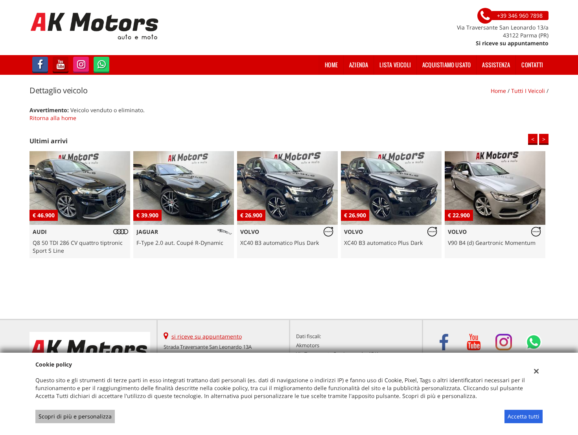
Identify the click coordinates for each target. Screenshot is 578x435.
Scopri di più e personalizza (75, 416)
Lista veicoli (395, 65)
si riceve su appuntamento (206, 336)
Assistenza (496, 65)
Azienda (358, 65)
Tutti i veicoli (528, 90)
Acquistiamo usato (446, 65)
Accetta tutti (523, 416)
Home (331, 65)
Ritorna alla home (52, 118)
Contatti (532, 65)
